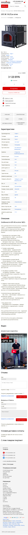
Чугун (11, 56)
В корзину (14, 88)
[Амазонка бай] (5, 2)
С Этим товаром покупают (20, 123)
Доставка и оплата (7, 123)
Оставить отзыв (21, 397)
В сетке (11, 64)
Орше (10, 524)
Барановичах (19, 522)
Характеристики (20, 114)
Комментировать (21, 419)
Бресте (14, 522)
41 (15, 167)
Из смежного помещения (15, 61)
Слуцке (9, 527)
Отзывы (20, 119)
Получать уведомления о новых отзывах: (12, 393)
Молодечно (6, 525)
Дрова (7, 55)
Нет (11, 65)
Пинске (22, 525)
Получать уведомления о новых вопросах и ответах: (12, 424)
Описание (7, 114)
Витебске (5, 522)
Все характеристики (6, 68)
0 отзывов (10, 17)
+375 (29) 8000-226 (10, 452)
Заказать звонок (18, 3)
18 (15, 197)
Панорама (10, 59)
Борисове (14, 524)
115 (16, 176)
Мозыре (11, 525)
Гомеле (14, 521)
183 (16, 183)
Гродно (10, 522)
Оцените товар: (5, 389)
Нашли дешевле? (9, 100)
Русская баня (18, 186)
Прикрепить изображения (7, 395)
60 (15, 173)
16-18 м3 (12, 58)
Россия (16, 170)
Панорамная (18, 209)
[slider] (4, 17)
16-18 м (17, 142)
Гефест (11, 53)
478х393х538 (18, 202)
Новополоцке (17, 525)
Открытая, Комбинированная (13, 62)
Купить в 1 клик (9, 98)
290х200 (17, 189)
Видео (7, 119)
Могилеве (18, 521)
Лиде (18, 524)
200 (16, 206)
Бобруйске (5, 524)
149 (16, 192)
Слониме (5, 527)
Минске (13, 527)
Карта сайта (6, 519)
